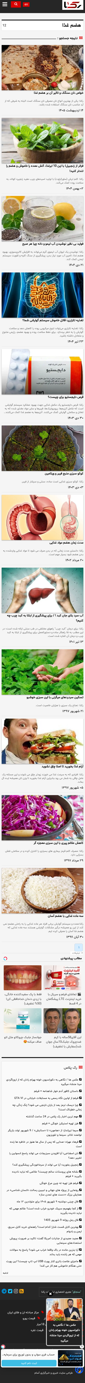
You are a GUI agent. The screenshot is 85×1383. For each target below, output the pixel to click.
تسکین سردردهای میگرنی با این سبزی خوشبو (55, 697)
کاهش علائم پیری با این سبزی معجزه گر (58, 843)
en (26, 4)
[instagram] (15, 1291)
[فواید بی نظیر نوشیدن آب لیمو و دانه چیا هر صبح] (42, 218)
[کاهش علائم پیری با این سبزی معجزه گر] (42, 817)
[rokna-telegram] (4, 1291)
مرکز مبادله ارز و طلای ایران (23, 1312)
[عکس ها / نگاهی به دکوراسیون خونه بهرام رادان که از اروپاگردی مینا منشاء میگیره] (64, 1310)
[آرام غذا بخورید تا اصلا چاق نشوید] (42, 741)
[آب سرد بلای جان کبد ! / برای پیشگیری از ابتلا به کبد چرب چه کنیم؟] (42, 590)
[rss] (21, 1291)
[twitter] (9, 1291)
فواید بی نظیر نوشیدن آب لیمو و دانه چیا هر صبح (52, 244)
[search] (16, 4)
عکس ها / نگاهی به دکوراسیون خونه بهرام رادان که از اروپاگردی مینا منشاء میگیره (64, 1333)
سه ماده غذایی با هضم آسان (65, 916)
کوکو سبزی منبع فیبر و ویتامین (64, 474)
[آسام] (78, 1373)
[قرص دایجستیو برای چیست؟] (42, 371)
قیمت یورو (29, 1318)
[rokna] (72, 5)
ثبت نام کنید (29, 1363)
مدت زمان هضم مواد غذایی (66, 543)
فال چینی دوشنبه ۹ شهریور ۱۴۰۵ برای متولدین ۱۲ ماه (47, 1202)
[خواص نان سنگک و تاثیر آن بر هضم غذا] (42, 67)
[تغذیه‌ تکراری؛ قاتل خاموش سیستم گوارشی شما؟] (42, 295)
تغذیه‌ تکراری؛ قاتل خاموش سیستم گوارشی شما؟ (52, 320)
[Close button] (82, 1347)
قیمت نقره (37, 1330)
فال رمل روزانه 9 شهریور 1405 (61, 1220)
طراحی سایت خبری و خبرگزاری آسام (53, 1373)
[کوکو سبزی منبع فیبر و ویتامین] (42, 448)
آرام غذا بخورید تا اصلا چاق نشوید (62, 766)
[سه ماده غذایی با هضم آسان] (42, 890)
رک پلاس (70, 1068)
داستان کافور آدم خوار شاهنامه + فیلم (56, 1091)
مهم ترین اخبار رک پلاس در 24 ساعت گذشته (52, 1117)
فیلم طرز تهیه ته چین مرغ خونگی (59, 1183)
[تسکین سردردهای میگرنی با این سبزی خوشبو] (42, 671)
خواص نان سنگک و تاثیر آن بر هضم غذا (58, 93)
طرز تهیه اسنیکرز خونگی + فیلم (60, 1123)
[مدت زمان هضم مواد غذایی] (42, 517)
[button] (5, 4)
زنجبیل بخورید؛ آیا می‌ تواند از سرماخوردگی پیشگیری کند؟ (45, 1165)
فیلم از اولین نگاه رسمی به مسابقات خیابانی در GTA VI (46, 1098)
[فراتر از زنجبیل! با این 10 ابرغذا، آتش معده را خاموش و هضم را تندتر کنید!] (42, 140)
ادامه (5, 1273)
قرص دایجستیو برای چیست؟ (65, 397)
